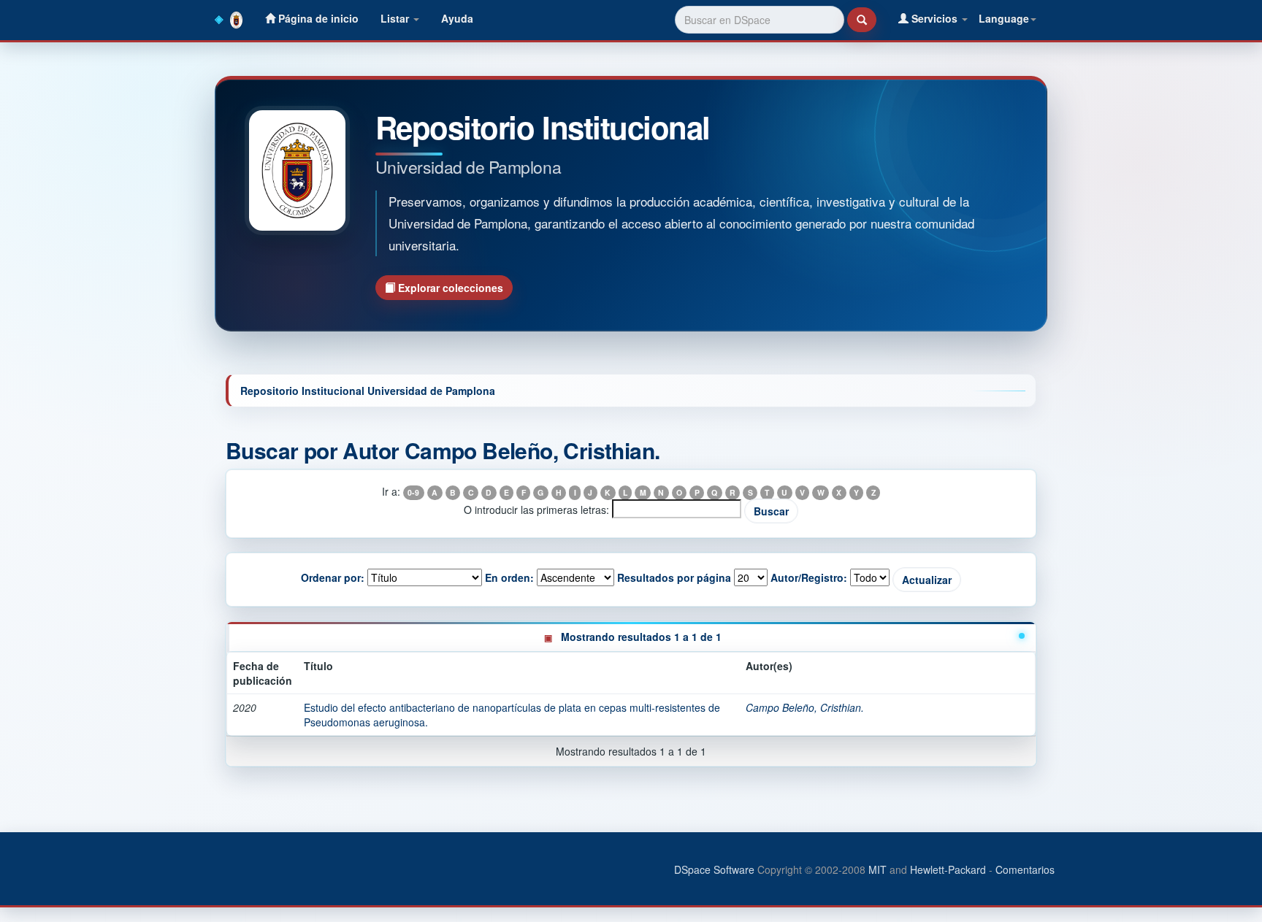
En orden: (509, 577)
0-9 (413, 492)
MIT (877, 869)
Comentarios (1025, 869)
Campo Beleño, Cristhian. (805, 707)
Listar (396, 18)
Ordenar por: (332, 577)
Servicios (934, 18)
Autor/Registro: (808, 577)
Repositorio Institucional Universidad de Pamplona (367, 390)
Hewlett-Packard (948, 869)
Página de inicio (317, 18)
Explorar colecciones (449, 287)
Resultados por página (674, 577)
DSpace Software (714, 869)
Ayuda (457, 18)
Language (1004, 18)
